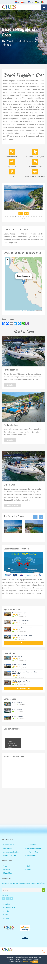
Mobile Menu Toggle (44, 7)
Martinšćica (7, 873)
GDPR (5, 915)
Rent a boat (17, 709)
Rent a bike (17, 703)
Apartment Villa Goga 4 (20, 620)
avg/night (19, 616)
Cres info (6, 904)
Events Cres (31, 855)
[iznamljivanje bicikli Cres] (23, 407)
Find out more (12, 505)
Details (10, 385)
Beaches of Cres (9, 845)
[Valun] (34, 526)
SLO (24, 2)
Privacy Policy (27, 961)
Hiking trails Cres (9, 855)
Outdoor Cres (32, 845)
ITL (44, 2)
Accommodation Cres (11, 852)
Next (41, 517)
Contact (6, 918)
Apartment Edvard (19, 664)
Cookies (6, 911)
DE (38, 2)
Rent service (7, 848)
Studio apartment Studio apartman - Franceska (25, 672)
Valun (29, 869)
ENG (31, 2)
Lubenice (6, 869)
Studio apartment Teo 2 (21, 681)
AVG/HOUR (18, 704)
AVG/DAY (18, 711)
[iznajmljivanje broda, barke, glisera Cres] (23, 351)
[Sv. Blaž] (13, 526)
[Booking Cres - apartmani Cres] (13, 7)
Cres (5, 866)
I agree (35, 961)
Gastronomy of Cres (34, 848)
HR (18, 2)
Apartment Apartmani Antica (23, 635)
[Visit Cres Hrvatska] (7, 949)
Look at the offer (23, 688)
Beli (28, 866)
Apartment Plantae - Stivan (22, 628)
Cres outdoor (17, 717)
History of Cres (32, 852)
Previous (35, 517)
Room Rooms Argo (19, 613)
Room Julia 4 (17, 657)
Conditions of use (9, 908)
